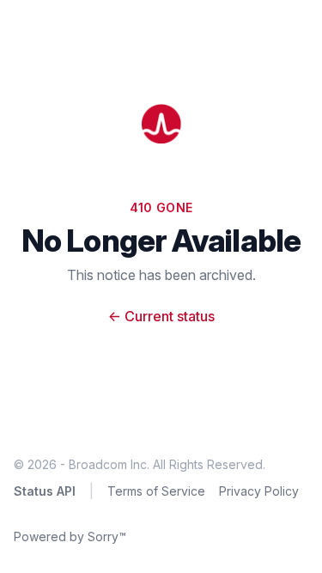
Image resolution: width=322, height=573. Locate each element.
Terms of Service (156, 491)
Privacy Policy (259, 491)
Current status (161, 316)
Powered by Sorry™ (70, 536)
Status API (45, 491)
